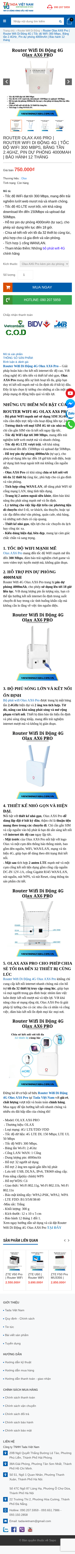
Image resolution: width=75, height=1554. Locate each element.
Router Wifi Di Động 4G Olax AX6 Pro (29, 979)
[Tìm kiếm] (60, 21)
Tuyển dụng (13, 1343)
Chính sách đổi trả (17, 1414)
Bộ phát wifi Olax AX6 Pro (21, 700)
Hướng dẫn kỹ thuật (18, 1362)
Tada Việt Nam (14, 1310)
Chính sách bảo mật (18, 1430)
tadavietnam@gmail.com (34, 1521)
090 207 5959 (62, 7)
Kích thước (10, 264)
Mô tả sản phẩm (13, 354)
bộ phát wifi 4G (54, 248)
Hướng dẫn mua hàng (19, 1370)
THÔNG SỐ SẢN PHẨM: (18, 357)
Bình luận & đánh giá (15, 361)
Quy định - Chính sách (20, 1318)
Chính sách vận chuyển (20, 1405)
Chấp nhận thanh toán (18, 314)
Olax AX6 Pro (12, 553)
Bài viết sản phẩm (17, 1335)
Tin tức (9, 1327)
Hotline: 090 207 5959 (42, 300)
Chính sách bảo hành (19, 1422)
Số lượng (9, 274)
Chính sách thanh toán (20, 1397)
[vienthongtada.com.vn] (18, 6)
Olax (24, 178)
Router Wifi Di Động (29, 30)
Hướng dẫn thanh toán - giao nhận (28, 1378)
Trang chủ (9, 30)
